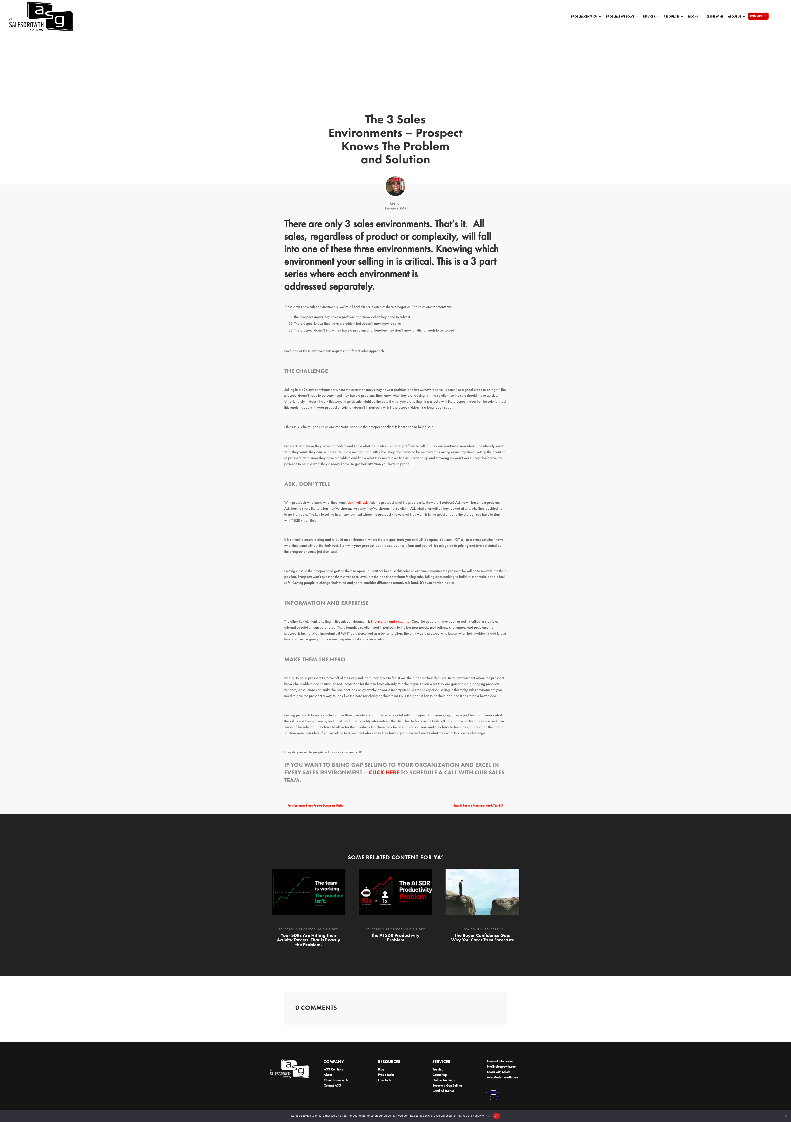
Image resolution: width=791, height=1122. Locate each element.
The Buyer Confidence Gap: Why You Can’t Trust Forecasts (482, 937)
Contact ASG (332, 1085)
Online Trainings (444, 1080)
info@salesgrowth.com (501, 1066)
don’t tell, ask (358, 502)
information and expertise (390, 621)
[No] (786, 1116)
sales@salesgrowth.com (502, 1077)
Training (438, 1069)
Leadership (288, 929)
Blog (381, 1069)
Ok (496, 1115)
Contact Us (758, 16)
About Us (734, 16)
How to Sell (472, 929)
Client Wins (715, 16)
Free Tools (384, 1080)
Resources (672, 16)
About (328, 1075)
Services (649, 16)
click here (384, 772)
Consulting (440, 1075)
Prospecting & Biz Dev (318, 929)
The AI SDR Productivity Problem (395, 937)
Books (693, 16)
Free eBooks (386, 1075)
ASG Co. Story (333, 1069)
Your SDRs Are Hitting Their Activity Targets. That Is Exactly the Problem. (308, 940)
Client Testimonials (336, 1080)
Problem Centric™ (584, 16)
